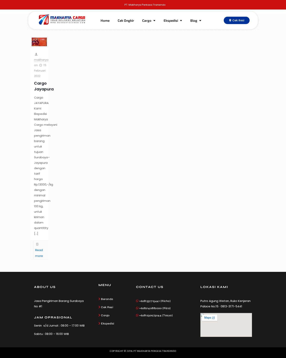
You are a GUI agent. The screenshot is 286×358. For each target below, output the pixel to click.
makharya (41, 60)
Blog (193, 20)
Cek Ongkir (126, 20)
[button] (237, 20)
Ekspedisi (171, 20)
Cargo (146, 20)
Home (105, 20)
